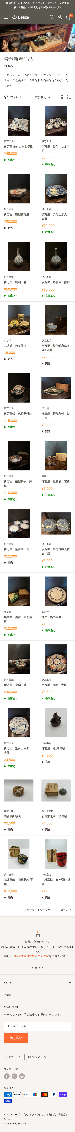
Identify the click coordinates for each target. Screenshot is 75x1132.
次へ (64, 909)
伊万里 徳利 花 (15, 282)
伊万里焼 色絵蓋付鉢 (18, 413)
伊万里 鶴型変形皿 (16, 214)
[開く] (52, 17)
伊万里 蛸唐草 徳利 (56, 282)
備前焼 (45, 476)
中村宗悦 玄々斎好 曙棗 (56, 882)
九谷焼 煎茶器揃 (15, 345)
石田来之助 (48, 811)
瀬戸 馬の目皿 (51, 617)
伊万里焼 (9, 141)
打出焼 (45, 408)
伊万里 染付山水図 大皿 (18, 750)
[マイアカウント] (60, 17)
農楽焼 (7, 611)
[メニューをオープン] (6, 17)
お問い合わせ (37, 947)
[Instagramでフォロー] (22, 1076)
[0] (67, 17)
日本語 (9, 1057)
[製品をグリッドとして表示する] (62, 97)
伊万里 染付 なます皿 (56, 149)
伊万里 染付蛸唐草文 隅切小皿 (56, 348)
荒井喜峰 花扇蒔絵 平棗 (18, 882)
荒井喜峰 (9, 874)
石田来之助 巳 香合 (55, 816)
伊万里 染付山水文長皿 (18, 146)
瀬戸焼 (45, 611)
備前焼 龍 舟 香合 (54, 748)
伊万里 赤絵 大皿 (54, 684)
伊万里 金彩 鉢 (15, 684)
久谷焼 (7, 340)
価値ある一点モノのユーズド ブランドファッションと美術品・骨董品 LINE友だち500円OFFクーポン (37, 5)
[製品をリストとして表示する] (69, 97)
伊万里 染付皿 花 (16, 549)
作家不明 (46, 743)
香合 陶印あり (13, 816)
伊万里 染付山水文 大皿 (56, 216)
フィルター (17, 97)
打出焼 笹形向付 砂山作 (56, 416)
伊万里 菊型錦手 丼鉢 (18, 483)
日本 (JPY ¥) (33, 1057)
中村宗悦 (46, 874)
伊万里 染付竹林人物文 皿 (56, 551)
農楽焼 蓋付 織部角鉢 (18, 619)
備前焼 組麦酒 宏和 (56, 481)
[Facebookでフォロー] (7, 1076)
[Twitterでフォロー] (14, 1076)
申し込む (16, 1038)
